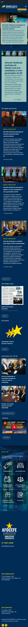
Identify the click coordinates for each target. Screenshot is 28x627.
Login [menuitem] (2, 1)
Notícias (5, 129)
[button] (11, 46)
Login (19, 11)
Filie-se (20, 500)
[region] (14, 76)
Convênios (8, 471)
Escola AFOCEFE (22, 9)
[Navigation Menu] (26, 6)
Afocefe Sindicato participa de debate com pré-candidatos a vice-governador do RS (14, 67)
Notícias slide (12, 129)
